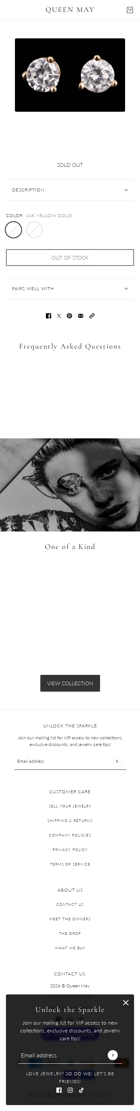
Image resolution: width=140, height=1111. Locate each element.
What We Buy (70, 948)
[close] (126, 1002)
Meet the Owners (70, 919)
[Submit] (113, 1055)
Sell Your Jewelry (70, 806)
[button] (91, 315)
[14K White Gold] (34, 229)
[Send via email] (80, 315)
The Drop (70, 933)
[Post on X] (59, 315)
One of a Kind (70, 546)
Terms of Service (70, 864)
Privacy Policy (70, 849)
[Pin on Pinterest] (69, 315)
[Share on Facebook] (48, 315)
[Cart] (130, 10)
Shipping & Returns (70, 820)
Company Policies (70, 835)
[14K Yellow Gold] (13, 229)
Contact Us (70, 904)
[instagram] (70, 1089)
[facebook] (59, 1089)
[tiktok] (81, 1089)
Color (14, 215)
